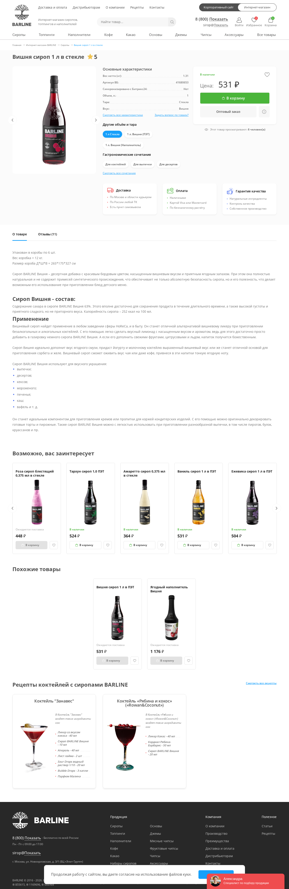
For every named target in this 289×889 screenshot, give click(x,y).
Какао (130, 34)
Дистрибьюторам (86, 7)
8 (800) (211, 19)
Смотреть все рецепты (261, 683)
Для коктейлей (115, 164)
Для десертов (168, 164)
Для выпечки (142, 164)
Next (95, 120)
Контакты (156, 7)
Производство (216, 833)
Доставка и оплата (52, 7)
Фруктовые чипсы (164, 848)
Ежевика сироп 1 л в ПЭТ (251, 471)
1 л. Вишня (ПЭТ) (138, 134)
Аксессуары (234, 34)
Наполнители (79, 34)
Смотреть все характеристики (123, 115)
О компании (115, 7)
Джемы (181, 34)
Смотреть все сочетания (119, 173)
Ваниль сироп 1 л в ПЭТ (196, 471)
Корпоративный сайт (218, 7)
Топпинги (47, 34)
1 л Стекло (112, 134)
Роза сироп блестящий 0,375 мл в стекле (35, 473)
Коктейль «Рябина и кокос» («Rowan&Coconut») (144, 703)
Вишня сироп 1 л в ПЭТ (115, 587)
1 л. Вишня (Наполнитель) (123, 145)
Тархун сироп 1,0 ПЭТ (87, 471)
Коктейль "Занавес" (54, 701)
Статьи (267, 826)
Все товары (266, 34)
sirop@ (215, 25)
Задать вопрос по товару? (172, 115)
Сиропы (19, 34)
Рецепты (137, 7)
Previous (12, 120)
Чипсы (206, 34)
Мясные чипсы (162, 841)
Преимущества (217, 841)
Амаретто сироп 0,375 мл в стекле (144, 473)
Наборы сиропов (123, 863)
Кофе (108, 34)
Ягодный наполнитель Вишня (169, 589)
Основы (155, 34)
